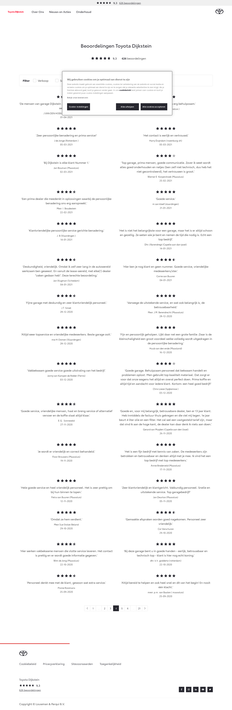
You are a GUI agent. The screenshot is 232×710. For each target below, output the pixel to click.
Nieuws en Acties (60, 12)
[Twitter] (210, 689)
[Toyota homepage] (219, 11)
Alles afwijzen (127, 106)
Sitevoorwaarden (82, 664)
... (99, 608)
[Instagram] (188, 689)
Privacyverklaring (54, 664)
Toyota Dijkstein (16, 12)
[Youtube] (203, 689)
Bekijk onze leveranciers (77, 97)
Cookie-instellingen (78, 106)
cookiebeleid (125, 90)
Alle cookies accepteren (153, 106)
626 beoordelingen (130, 3)
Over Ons (38, 12)
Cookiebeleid (27, 664)
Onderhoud (83, 12)
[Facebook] (181, 689)
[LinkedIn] (196, 689)
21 (139, 608)
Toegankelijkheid (110, 664)
